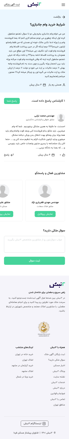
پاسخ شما (12, 101)
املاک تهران (27, 360)
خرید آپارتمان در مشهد (22, 365)
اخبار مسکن (59, 365)
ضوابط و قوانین (58, 393)
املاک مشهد (27, 371)
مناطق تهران (59, 404)
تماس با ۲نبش (57, 399)
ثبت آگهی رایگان (12, 4)
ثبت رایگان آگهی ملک (54, 354)
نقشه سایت (59, 376)
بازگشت (57, 17)
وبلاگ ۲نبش (59, 371)
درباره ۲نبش (59, 388)
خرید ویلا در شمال (24, 376)
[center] (63, 5)
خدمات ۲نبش (58, 382)
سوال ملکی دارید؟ (56, 360)
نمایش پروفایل (45, 214)
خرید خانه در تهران (24, 354)
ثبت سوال (34, 261)
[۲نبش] (34, 6)
